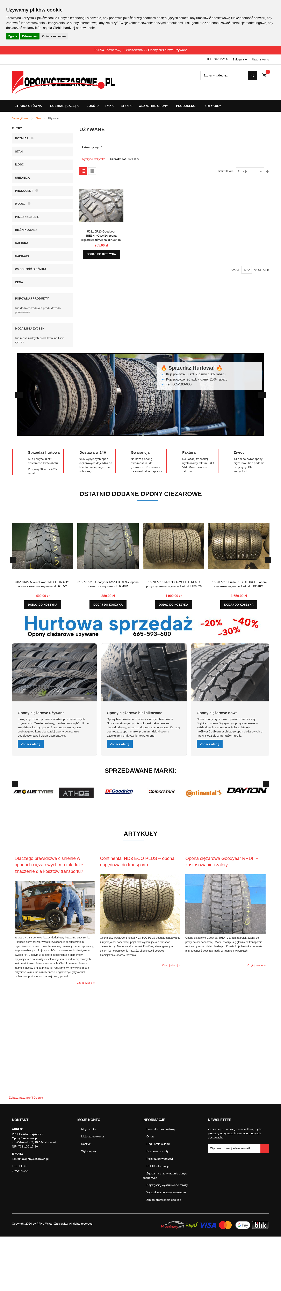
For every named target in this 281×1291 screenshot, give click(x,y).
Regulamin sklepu (158, 1143)
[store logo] (63, 82)
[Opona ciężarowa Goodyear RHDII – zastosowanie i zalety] (225, 933)
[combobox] (228, 75)
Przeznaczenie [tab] (27, 217)
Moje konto (88, 1129)
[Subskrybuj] (264, 1148)
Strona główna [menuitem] (28, 106)
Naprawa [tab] (22, 256)
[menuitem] (64, 106)
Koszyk (86, 1143)
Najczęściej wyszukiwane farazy (167, 1185)
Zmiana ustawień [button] (54, 36)
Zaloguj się (240, 59)
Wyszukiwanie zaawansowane (166, 1192)
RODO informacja (158, 1166)
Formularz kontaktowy (160, 1129)
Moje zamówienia (92, 1136)
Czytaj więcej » (86, 982)
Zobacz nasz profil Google (26, 1097)
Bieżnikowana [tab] (26, 229)
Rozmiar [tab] (22, 138)
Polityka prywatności (159, 1158)
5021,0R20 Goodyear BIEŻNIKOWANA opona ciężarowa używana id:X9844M (101, 235)
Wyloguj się (88, 1151)
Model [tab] (20, 203)
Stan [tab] (19, 151)
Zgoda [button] (12, 36)
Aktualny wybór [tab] (92, 147)
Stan (38, 118)
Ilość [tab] (19, 164)
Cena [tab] (19, 282)
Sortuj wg (225, 171)
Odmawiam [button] (29, 36)
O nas (150, 1136)
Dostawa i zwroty (157, 1151)
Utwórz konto (260, 59)
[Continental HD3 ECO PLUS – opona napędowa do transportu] (140, 933)
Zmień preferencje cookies (163, 1199)
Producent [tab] (24, 190)
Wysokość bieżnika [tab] (30, 269)
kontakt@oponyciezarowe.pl (30, 1158)
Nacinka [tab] (21, 243)
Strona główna (20, 118)
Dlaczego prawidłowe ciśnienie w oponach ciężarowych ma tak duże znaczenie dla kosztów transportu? (49, 865)
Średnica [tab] (22, 177)
